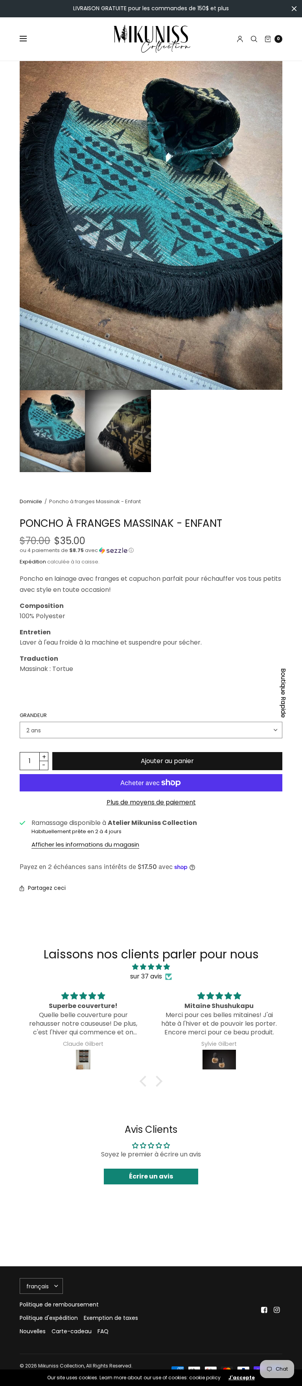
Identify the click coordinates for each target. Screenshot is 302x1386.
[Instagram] (276, 1310)
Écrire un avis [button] (151, 1176)
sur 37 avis (146, 976)
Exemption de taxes (111, 1318)
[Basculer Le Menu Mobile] (28, 39)
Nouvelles (33, 1331)
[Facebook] (264, 1310)
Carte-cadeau (72, 1331)
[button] (151, 550)
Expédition (33, 561)
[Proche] (294, 9)
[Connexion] (240, 39)
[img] (151, 967)
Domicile (31, 501)
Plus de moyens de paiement (151, 802)
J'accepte (241, 1377)
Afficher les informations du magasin (85, 844)
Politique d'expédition (49, 1318)
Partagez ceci (47, 888)
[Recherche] (254, 39)
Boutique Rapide (283, 693)
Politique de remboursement (59, 1304)
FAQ (103, 1331)
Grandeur (33, 715)
